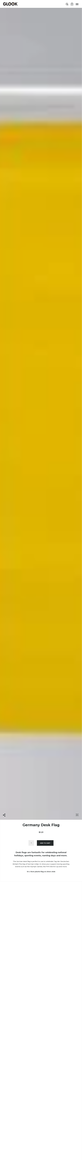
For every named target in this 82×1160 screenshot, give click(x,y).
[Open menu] (77, 4)
